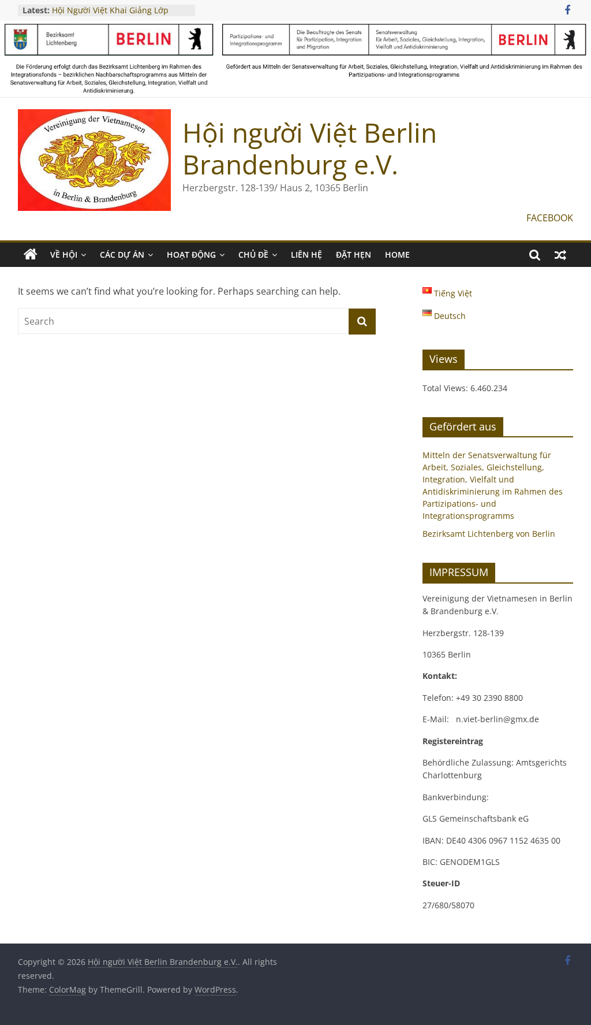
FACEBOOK (549, 217)
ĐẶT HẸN (353, 254)
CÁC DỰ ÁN (122, 254)
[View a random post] (560, 255)
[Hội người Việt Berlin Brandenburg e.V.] (30, 255)
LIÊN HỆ (306, 254)
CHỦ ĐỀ (253, 254)
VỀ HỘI (63, 254)
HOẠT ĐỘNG (191, 254)
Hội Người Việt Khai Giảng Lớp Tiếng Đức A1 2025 (110, 16)
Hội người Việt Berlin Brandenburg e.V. (309, 148)
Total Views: (446, 387)
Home (397, 254)
